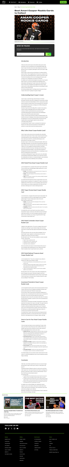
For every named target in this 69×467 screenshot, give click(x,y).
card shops (22, 458)
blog (50, 441)
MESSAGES (36, 445)
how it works (8, 449)
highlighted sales (23, 443)
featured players (8, 454)
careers (51, 443)
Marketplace (7, 439)
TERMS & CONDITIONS (53, 449)
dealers (21, 456)
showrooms (7, 443)
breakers (21, 460)
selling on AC (22, 445)
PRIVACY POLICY (52, 447)
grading (21, 441)
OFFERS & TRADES (37, 441)
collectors (22, 454)
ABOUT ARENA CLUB (53, 439)
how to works (23, 447)
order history (37, 447)
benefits (21, 449)
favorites (36, 443)
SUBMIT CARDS (22, 439)
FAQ (50, 445)
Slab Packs (7, 441)
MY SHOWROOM (37, 439)
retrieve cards (8, 447)
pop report (7, 445)
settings (36, 449)
